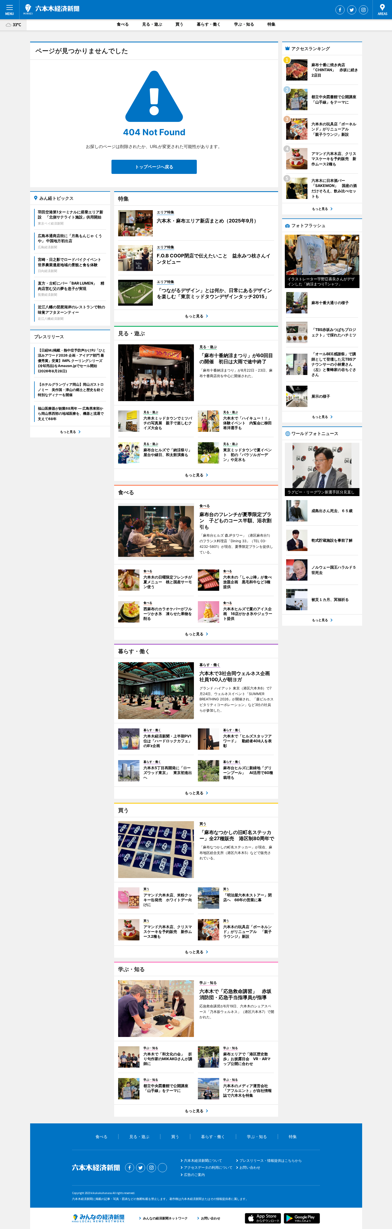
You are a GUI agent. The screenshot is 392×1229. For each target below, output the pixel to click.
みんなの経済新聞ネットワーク (98, 1218)
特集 (271, 24)
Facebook (340, 9)
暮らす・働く (209, 24)
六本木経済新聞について (203, 1160)
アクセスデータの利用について (208, 1167)
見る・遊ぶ (152, 24)
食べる (123, 24)
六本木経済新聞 (51, 9)
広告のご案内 (194, 1174)
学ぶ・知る (244, 24)
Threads (162, 1167)
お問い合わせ (249, 1167)
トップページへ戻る (154, 166)
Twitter (351, 9)
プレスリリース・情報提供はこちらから (270, 1160)
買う (179, 24)
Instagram (363, 9)
